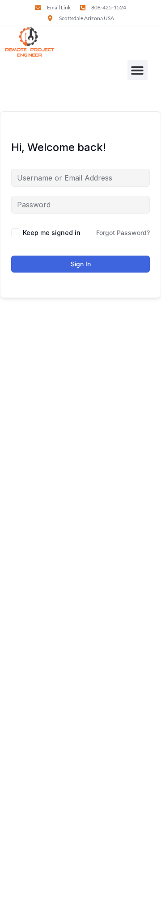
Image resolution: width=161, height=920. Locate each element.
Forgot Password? (123, 232)
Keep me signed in (51, 232)
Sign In (81, 264)
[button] (137, 70)
